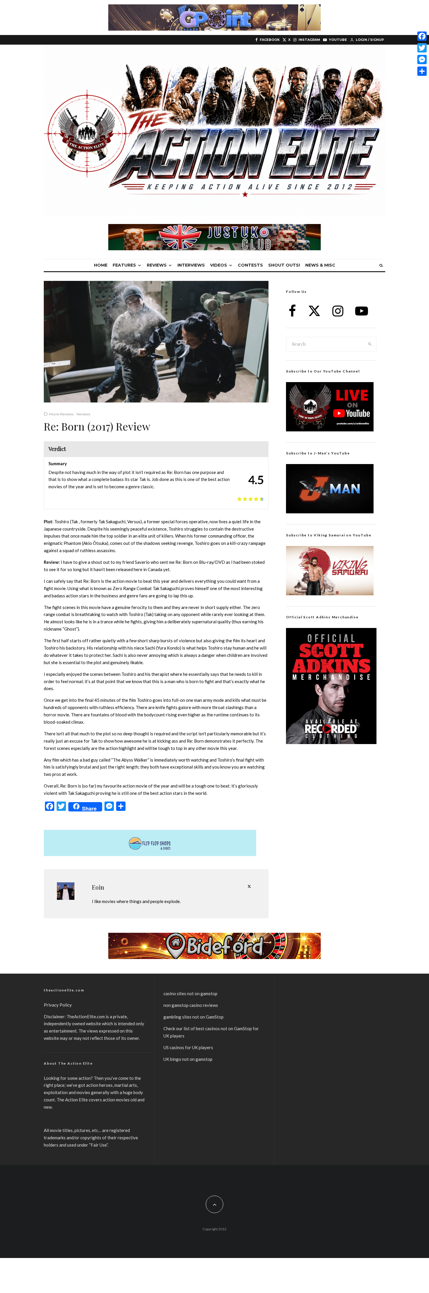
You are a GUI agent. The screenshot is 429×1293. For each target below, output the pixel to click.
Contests (250, 265)
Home (100, 265)
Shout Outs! (284, 265)
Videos (218, 265)
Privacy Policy (58, 1004)
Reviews (157, 265)
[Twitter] (422, 48)
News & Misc (320, 265)
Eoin (98, 887)
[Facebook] (422, 36)
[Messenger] (422, 59)
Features (124, 265)
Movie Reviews (61, 414)
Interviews (191, 265)
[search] (370, 344)
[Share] (422, 71)
